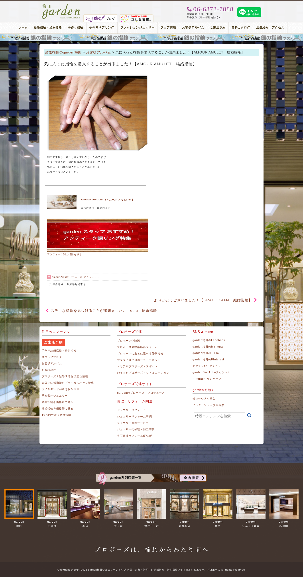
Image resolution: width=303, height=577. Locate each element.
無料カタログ (241, 27)
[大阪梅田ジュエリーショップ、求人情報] (136, 16)
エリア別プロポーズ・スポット (137, 366)
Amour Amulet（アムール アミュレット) (76, 277)
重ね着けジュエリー (55, 395)
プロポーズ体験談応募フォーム (137, 347)
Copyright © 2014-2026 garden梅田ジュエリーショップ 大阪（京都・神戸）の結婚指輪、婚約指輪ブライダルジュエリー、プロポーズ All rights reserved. (151, 569)
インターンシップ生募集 (208, 405)
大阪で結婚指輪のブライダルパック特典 (68, 382)
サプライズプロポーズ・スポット (139, 360)
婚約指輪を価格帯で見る (58, 402)
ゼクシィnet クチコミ (207, 366)
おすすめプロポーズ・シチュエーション (143, 372)
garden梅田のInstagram (209, 346)
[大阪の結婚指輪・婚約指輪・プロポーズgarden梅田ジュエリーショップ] (61, 5)
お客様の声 (49, 369)
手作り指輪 (75, 27)
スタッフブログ (52, 357)
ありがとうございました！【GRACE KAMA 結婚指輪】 (203, 300)
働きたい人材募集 (204, 398)
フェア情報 (168, 27)
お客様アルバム (193, 27)
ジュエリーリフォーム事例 (134, 416)
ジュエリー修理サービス (133, 423)
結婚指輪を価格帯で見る (58, 408)
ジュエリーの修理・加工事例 (136, 429)
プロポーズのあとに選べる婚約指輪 (140, 353)
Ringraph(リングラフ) (207, 378)
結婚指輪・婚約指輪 (48, 27)
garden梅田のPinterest (208, 359)
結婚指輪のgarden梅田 (63, 52)
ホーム (23, 27)
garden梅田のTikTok (206, 353)
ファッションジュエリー (137, 27)
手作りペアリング (101, 27)
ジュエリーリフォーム (131, 410)
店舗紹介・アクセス (270, 27)
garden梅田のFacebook (209, 340)
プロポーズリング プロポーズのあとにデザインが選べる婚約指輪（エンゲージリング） (151, 37)
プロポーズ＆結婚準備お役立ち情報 (65, 376)
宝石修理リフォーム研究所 (134, 435)
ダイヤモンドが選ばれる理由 (60, 389)
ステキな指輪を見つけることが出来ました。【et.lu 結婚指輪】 (106, 310)
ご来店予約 (218, 27)
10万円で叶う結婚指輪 (56, 415)
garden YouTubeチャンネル (211, 372)
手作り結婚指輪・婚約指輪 (59, 350)
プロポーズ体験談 (128, 340)
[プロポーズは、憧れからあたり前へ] (151, 545)
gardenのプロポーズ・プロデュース (141, 392)
